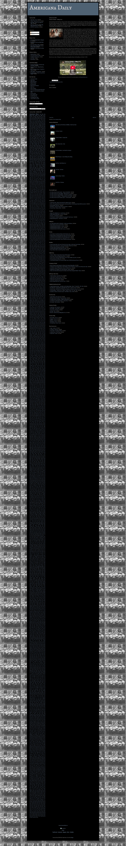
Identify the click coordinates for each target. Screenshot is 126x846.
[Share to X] (55, 80)
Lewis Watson (31, 546)
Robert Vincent (33, 659)
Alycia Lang (33, 178)
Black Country (31, 317)
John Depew (38, 503)
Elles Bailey (33, 410)
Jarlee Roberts (35, 481)
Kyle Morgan (37, 535)
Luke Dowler (31, 223)
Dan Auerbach (38, 151)
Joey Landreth (40, 502)
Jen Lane (39, 210)
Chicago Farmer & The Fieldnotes (35, 350)
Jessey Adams (31, 494)
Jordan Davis (40, 513)
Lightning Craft (33, 548)
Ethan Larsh (33, 418)
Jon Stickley (33, 508)
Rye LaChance (39, 672)
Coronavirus (33, 368)
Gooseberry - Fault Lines (54, 329)
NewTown (34, 610)
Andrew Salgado (33, 293)
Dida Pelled (37, 197)
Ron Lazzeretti (39, 661)
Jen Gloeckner (33, 487)
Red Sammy (38, 644)
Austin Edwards (33, 304)
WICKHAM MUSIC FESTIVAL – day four (57, 226)
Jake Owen (42, 475)
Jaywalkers (38, 483)
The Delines (35, 255)
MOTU (33, 564)
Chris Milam (34, 357)
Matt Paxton (40, 580)
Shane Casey (38, 690)
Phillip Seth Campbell (35, 632)
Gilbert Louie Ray (42, 439)
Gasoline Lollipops (37, 433)
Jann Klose (37, 480)
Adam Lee (40, 274)
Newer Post (51, 117)
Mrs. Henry (37, 600)
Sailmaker (39, 674)
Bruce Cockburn (32, 183)
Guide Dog (42, 449)
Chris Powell (38, 357)
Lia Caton (42, 546)
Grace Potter (34, 126)
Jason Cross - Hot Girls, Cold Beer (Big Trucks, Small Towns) (37, 25)
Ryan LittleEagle (43, 671)
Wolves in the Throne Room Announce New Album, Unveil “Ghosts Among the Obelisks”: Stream (65, 270)
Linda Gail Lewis (42, 549)
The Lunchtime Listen (34, 94)
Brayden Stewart (37, 327)
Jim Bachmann (43, 494)
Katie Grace (31, 135)
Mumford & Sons (38, 601)
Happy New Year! (42, 453)
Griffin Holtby (31, 449)
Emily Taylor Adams (40, 413)
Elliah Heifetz (39, 410)
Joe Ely (37, 126)
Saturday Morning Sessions (36, 683)
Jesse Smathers (43, 493)
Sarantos (42, 682)
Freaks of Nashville (41, 428)
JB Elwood (35, 158)
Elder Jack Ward (37, 408)
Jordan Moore (38, 214)
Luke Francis (35, 223)
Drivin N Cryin (33, 402)
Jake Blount (38, 208)
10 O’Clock (32, 58)
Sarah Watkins (39, 682)
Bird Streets (43, 316)
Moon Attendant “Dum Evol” (54, 205)
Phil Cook (41, 631)
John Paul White (43, 505)
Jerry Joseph (39, 491)
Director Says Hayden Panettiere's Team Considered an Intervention (60, 239)
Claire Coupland (32, 361)
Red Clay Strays (43, 643)
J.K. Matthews (43, 470)
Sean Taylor (43, 243)
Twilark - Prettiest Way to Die (35, 21)
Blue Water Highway (36, 181)
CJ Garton (33, 335)
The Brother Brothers (40, 170)
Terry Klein (38, 252)
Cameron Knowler (34, 338)
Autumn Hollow (35, 305)
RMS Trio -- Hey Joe (53, 320)
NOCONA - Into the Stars (35, 27)
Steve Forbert (36, 250)
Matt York (35, 581)
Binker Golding (39, 316)
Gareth (32, 201)
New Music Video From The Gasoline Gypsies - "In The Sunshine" (60, 197)
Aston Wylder (36, 303)
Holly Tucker (35, 463)
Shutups (35, 693)
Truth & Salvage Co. (37, 264)
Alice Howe (41, 177)
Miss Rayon (31, 598)
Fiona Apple (40, 423)
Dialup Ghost (31, 397)
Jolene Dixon (31, 507)
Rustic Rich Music (34, 670)
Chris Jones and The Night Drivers (40, 189)
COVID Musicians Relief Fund (37, 336)
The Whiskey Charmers (39, 261)
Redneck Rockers (43, 644)
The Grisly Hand (40, 171)
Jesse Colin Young (32, 211)
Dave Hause (43, 382)
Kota (44, 533)
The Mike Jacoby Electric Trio (39, 172)
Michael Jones (38, 588)
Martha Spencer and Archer (39, 576)
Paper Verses (31, 623)
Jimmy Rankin (41, 497)
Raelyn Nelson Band (40, 239)
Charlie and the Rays (32, 188)
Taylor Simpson (32, 252)
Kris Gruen (31, 534)
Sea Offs (37, 685)
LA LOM (32, 536)
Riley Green (33, 651)
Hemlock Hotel (34, 460)
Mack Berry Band (37, 564)
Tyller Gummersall (32, 118)
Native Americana (36, 607)
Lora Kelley (33, 557)
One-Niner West (32, 619)
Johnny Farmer (39, 506)
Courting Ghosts (37, 369)
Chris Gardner (37, 150)
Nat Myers (43, 230)
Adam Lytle (43, 274)
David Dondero (34, 386)
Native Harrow (38, 231)
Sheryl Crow (31, 170)
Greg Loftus (33, 204)
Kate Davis (33, 522)
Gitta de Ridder (38, 440)
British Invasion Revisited (35, 85)
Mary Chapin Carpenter (39, 578)
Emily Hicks (38, 412)
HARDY (33, 450)
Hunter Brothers (32, 465)
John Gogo (42, 503)
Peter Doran (42, 630)
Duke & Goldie (41, 197)
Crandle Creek (36, 371)
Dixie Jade (42, 398)
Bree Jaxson (41, 327)
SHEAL (41, 673)
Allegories (39, 282)
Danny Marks (39, 379)
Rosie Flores (41, 665)
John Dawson (35, 160)
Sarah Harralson (33, 680)
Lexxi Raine (35, 546)
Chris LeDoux (43, 355)
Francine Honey (38, 200)
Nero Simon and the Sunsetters (38, 609)
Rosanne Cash (34, 664)
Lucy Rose (43, 222)
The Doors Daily (33, 93)
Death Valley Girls (40, 391)
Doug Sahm (42, 400)
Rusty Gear (35, 242)
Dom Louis (33, 399)
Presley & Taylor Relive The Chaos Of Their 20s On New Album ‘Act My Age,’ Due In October (65, 244)
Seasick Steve (31, 244)
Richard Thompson (36, 649)
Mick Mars (31, 591)
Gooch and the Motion (38, 442)
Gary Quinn (33, 433)
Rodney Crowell (41, 120)
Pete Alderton (38, 630)
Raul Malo (34, 641)
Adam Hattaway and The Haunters (34, 274)
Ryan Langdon (34, 137)
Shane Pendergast (42, 690)
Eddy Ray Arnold (32, 407)
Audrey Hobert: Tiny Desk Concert (55, 277)
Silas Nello (37, 693)
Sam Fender (38, 675)
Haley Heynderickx (32, 451)
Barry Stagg (43, 308)
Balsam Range (36, 145)
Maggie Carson (43, 566)
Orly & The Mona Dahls (42, 619)
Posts (32, 32)
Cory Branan (37, 368)
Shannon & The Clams (37, 691)
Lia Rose (34, 135)
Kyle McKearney (43, 219)
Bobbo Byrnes (41, 181)
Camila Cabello (39, 338)
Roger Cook (37, 660)
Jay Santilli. (34, 483)
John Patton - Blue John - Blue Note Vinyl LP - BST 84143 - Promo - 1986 (62, 291)
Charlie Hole (39, 187)
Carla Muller (33, 340)
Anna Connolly (40, 295)
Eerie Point (40, 407)
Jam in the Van (42, 476)
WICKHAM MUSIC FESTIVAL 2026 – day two (58, 228)
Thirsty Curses (34, 262)
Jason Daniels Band (40, 158)
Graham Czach (31, 444)
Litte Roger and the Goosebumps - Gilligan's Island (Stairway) (60, 299)
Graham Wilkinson (36, 444)
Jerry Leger (31, 160)
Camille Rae (43, 338)
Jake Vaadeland (33, 476)
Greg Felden (42, 203)
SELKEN (38, 673)
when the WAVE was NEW (35, 98)
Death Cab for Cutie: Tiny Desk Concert (56, 278)
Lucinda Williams (34, 117)
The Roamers (31, 260)
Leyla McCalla (39, 546)
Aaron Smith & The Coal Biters (37, 271)
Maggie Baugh (39, 566)
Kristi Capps (35, 534)
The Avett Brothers (39, 253)
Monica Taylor (32, 599)
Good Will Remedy (39, 202)
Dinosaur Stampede (35, 398)
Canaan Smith (32, 339)
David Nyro (33, 388)
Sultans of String (34, 251)
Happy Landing (37, 453)
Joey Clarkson (36, 502)
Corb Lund (33, 367)
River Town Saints (41, 240)
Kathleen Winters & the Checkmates (35, 524)
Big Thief (44, 180)
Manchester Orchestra (37, 569)
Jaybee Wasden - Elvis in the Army (55, 296)
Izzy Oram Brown (38, 470)
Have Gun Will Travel (42, 455)
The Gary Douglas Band (39, 256)
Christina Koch (34, 359)
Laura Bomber (38, 539)
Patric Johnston (38, 623)
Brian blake (38, 328)
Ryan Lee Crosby (40, 137)
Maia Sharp (31, 568)
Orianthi (37, 619)
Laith (32, 537)
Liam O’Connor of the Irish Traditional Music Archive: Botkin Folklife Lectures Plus (63, 257)
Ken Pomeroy (42, 528)
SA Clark (35, 673)
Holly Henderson (41, 462)
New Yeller (31, 610)
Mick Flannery (43, 590)
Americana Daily (51, 8)
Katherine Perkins (42, 523)
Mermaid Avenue (32, 166)
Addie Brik (31, 275)
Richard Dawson (43, 648)
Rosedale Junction (36, 665)
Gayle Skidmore (33, 434)
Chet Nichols (42, 188)
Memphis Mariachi (32, 586)
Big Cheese (42, 314)
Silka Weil (40, 693)
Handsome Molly (33, 54)
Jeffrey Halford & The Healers (34, 486)
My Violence (43, 602)
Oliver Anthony (32, 618)
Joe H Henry (40, 212)
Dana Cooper (40, 377)
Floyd (32, 156)
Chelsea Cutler (38, 188)
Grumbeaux (35, 449)
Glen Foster (33, 441)
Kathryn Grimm (32, 525)
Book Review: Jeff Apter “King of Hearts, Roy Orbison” (59, 206)
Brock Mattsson (43, 329)
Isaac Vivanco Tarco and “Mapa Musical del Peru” (58, 256)
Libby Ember (41, 547)
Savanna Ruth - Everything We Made (56, 330)
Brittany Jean (36, 329)
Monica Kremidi (43, 598)
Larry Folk (31, 538)
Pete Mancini (39, 168)
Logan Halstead (41, 555)
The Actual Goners (42, 252)
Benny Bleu (35, 313)
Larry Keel (34, 538)
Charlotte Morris (42, 149)
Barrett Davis (40, 308)
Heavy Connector (33, 88)
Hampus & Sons (43, 451)
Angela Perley (39, 294)
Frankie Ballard (36, 428)
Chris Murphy (31, 190)
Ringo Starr (36, 651)
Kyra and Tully (42, 535)
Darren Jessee (36, 381)
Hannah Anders (36, 452)
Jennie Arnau (41, 487)
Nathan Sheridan (32, 607)
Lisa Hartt (32, 222)
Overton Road (41, 620)
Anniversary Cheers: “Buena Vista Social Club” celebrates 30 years (60, 202)
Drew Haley (42, 401)
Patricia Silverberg (42, 623)
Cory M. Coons (33, 193)
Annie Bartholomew (40, 179)
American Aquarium (38, 178)
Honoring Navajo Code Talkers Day (55, 258)
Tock (39, 173)
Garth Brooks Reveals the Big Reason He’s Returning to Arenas (60, 236)
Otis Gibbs (35, 168)
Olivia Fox (43, 618)
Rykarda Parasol (43, 672)
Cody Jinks (43, 121)
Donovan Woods (40, 152)
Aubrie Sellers (41, 303)
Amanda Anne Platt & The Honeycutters (39, 283)
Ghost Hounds (31, 439)
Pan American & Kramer (38, 622)
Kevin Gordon (32, 162)
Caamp (42, 336)
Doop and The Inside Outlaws (36, 400)
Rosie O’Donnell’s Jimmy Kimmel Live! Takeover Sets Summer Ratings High (62, 265)
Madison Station (35, 566)
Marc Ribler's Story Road (34, 570)
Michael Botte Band (40, 587)
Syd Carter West (40, 251)
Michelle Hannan (38, 590)
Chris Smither (36, 190)
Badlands (33, 307)
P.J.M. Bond (38, 621)
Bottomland (36, 325)
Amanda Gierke (32, 284)
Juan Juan (34, 515)
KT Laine (38, 518)
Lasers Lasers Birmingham (40, 538)
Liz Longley (34, 555)
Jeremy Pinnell (38, 159)
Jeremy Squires (43, 159)
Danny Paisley (43, 379)
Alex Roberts (42, 277)
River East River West (37, 652)
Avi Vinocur (42, 305)
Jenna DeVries (37, 487)
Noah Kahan (33, 612)
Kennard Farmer (34, 529)
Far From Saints (32, 422)
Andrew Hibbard (41, 292)
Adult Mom (35, 275)
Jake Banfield (42, 474)
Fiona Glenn (43, 423)
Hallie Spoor (36, 451)
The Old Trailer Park (34, 95)
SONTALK (43, 673)
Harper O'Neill (38, 454)
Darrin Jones (39, 381)
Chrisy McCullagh (34, 360)
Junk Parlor (33, 517)
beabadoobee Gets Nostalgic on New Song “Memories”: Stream (60, 269)
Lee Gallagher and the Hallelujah (38, 220)
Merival (42, 586)
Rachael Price (33, 638)
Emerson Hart (37, 411)
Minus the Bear (40, 596)
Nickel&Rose (41, 167)
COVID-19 (42, 183)
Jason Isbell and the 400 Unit (36, 209)
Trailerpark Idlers (41, 263)
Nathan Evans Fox (32, 231)
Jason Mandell (36, 482)
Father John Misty (37, 422)
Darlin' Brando (43, 380)
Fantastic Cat (43, 421)
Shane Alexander (34, 690)
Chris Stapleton (40, 190)
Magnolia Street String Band (33, 567)
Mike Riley (41, 229)
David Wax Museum (35, 389)
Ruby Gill (38, 669)
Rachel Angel (35, 239)
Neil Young (42, 231)
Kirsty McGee (35, 219)
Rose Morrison (43, 664)
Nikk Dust (38, 611)
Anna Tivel (43, 295)
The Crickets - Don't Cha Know (55, 302)
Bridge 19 (42, 328)
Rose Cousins (39, 664)
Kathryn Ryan (37, 525)
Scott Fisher (39, 243)
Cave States (37, 344)
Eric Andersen (42, 198)
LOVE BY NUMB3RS (40, 536)
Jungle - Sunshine (53, 328)
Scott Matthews (34, 138)
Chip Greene (42, 350)
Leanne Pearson (40, 544)
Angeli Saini (43, 294)
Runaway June (31, 242)
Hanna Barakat (31, 452)
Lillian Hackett (37, 548)
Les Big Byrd (40, 545)
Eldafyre (34, 408)
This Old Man (33, 59)
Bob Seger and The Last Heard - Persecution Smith (58, 298)
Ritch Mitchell (32, 652)
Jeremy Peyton (43, 210)
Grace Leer (43, 202)
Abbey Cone (43, 271)
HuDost (44, 464)
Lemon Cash (42, 221)
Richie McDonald (38, 650)
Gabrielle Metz (41, 430)
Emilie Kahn (41, 411)
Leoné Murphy (36, 545)
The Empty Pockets (39, 255)
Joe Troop (31, 501)
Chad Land (34, 345)
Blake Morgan (36, 146)
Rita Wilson (43, 651)
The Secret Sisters (35, 260)
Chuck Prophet (43, 360)
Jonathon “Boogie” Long (40, 512)
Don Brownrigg (37, 399)
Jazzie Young (41, 483)
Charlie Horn (37, 346)
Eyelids (38, 420)
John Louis (42, 213)
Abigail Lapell (32, 177)
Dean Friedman (38, 390)
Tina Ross (37, 263)
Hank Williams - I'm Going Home (36, 71)
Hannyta (33, 453)
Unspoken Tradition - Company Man (61, 137)
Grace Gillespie (43, 442)
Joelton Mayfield (32, 502)
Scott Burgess (40, 684)
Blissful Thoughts (32, 319)
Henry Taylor (38, 461)
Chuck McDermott (34, 191)
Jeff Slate (33, 210)
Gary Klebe (42, 432)
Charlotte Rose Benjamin (39, 348)
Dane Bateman (32, 378)
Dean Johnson (42, 390)
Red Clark (39, 643)
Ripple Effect (40, 651)
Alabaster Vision (32, 276)
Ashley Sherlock (32, 303)
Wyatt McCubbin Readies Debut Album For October (58, 248)
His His (34, 462)
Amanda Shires (37, 118)
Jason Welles (39, 482)
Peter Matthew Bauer (34, 631)
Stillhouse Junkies (40, 250)
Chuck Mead (39, 360)
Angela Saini (31, 179)
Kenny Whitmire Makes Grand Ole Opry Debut (57, 249)
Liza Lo (40, 128)
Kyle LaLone (39, 219)
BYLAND (38, 306)
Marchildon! (40, 570)
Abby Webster (33, 273)
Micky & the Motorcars (36, 591)
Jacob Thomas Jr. (33, 473)
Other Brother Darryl (36, 620)
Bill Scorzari (32, 146)
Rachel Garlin (38, 639)
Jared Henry (43, 480)
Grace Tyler (37, 443)
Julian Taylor (43, 119)
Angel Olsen (35, 294)
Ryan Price (31, 672)
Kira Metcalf (31, 219)
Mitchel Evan (35, 598)
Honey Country (41, 463)
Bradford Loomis (32, 326)
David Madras (41, 387)
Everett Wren (43, 419)
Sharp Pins (36, 692)
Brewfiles (32, 328)
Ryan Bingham (39, 242)
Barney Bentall (35, 180)
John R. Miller (34, 214)
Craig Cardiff (43, 370)
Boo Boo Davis (40, 324)
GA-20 (34, 430)
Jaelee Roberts (34, 474)
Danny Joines (34, 379)
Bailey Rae (40, 307)
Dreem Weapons (34, 401)
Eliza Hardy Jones (32, 409)
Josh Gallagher (35, 514)
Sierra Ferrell (34, 130)
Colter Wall (41, 365)
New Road (43, 609)
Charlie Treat (43, 187)
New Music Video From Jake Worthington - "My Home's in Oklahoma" (61, 194)
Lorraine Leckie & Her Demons (39, 557)
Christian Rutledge (34, 358)
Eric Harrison (35, 125)
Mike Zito (36, 596)
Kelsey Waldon (38, 528)
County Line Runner (42, 368)
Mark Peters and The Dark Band (41, 575)
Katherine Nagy (38, 523)
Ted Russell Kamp (36, 116)
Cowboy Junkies (32, 370)
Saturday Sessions (42, 683)
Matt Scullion (31, 581)
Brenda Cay (34, 147)
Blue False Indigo (41, 319)
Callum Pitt (35, 337)
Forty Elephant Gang (32, 200)
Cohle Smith (34, 365)
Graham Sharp (35, 203)
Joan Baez (44, 211)
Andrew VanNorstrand (39, 293)
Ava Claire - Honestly (59, 131)
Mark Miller (31, 575)
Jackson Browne (34, 208)
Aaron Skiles (43, 130)
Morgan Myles (41, 599)
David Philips (37, 388)
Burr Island (38, 183)
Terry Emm (35, 252)
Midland (41, 591)
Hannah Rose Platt (33, 119)
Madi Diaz (31, 566)
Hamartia (39, 451)
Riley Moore (43, 168)
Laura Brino (42, 539)
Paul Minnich (38, 627)
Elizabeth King (37, 409)
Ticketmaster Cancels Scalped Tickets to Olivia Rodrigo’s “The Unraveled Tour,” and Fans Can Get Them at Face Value (68, 266)
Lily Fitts (38, 162)
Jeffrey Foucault (43, 485)
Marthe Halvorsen (35, 577)
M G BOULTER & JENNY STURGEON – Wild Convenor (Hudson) (61, 223)
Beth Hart (33, 314)
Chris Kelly (39, 355)
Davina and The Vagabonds (41, 389)
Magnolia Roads (32, 224)
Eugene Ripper (38, 418)
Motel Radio (34, 600)
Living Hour (37, 554)
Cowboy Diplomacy (42, 369)
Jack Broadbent (34, 472)
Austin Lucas (41, 304)
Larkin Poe (43, 537)
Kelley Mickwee (43, 527)
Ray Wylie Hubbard (32, 642)
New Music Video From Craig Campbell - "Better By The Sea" (60, 193)
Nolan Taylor (37, 234)
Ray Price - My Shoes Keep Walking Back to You (58, 312)
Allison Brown (43, 282)
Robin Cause (37, 659)
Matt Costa (43, 579)
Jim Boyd (41, 495)
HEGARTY (39, 450)
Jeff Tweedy (36, 210)
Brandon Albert (41, 326)
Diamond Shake (35, 397)
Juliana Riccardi (38, 516)
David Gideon (41, 386)
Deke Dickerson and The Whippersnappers (38, 392)
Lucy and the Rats (40, 559)
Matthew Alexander (40, 581)
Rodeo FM (34, 660)
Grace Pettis (34, 443)
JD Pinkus (31, 471)
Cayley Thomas (32, 149)
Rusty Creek (36, 169)
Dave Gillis (40, 382)
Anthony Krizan (32, 298)
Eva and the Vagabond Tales (35, 199)
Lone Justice (42, 556)
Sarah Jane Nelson (39, 680)
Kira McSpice (31, 533)
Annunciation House (35, 297)
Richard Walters (41, 649)
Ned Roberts (35, 608)
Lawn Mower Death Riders (38, 543)
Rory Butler (39, 663)
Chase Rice (33, 349)
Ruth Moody (43, 670)
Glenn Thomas (37, 441)
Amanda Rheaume (40, 284)
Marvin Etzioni (42, 225)
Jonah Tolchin (38, 127)
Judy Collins (42, 214)
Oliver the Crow (40, 618)
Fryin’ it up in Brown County (35, 44)
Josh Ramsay (43, 514)
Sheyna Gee (43, 246)
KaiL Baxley (41, 518)
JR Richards (37, 471)
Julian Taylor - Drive (34, 19)
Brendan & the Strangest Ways (36, 182)
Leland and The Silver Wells (36, 221)
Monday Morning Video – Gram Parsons (56, 218)
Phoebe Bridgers (41, 632)
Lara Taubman (40, 537)
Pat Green (34, 623)
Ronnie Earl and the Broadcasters (38, 662)
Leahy (37, 544)
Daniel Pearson (41, 378)
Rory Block (43, 241)
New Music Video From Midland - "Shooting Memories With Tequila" (61, 196)
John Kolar (37, 504)
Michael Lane (41, 589)
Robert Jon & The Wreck (34, 120)
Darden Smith (39, 380)
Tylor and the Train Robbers (36, 265)
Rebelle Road (33, 240)
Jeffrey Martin (33, 159)
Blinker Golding (42, 318)
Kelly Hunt (31, 528)
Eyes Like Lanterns (41, 420)
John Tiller (31, 506)
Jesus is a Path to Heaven (37, 494)
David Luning (32, 152)
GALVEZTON (37, 430)
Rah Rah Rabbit (37, 640)
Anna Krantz (35, 179)
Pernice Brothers (34, 630)
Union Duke (41, 265)
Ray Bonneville (39, 641)
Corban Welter (37, 367)
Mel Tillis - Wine (53, 311)
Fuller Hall (31, 430)
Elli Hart (36, 410)
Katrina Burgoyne (32, 218)
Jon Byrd (35, 507)
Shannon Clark (43, 691)
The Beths (43, 253)
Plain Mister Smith (38, 633)
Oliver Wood (35, 618)
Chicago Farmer (32, 150)
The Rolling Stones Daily (34, 97)
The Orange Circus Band (36, 139)
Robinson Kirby (41, 659)
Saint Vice (42, 674)
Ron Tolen (41, 114)
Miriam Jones (34, 597)
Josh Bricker (31, 514)
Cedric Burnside (41, 344)
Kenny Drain (39, 529)
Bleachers (38, 318)
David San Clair (41, 388)
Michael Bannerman (34, 587)
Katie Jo (34, 526)
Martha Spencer (32, 576)
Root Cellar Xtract (34, 663)
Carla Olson (36, 340)
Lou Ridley (32, 558)
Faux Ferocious (43, 422)
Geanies (36, 434)
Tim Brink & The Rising (40, 262)
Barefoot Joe (36, 308)
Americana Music (34, 114)
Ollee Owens (39, 235)
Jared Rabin (31, 481)
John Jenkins (33, 504)
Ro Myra (41, 652)
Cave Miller (33, 344)
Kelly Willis (34, 528)
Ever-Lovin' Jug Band (39, 419)
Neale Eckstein (31, 608)
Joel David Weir (35, 501)
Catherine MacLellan (42, 124)
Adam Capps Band (42, 273)
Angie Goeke (31, 295)
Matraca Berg (40, 579)
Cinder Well (39, 191)
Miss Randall (43, 597)
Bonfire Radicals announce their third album (57, 224)
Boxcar (39, 325)
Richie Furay (34, 650)
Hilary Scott (31, 462)
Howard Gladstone (40, 464)
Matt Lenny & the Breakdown (34, 580)
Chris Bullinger (33, 189)
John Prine (40, 126)
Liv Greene (34, 554)
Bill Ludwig (33, 315)
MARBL (31, 564)
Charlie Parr (37, 149)
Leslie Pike (43, 545)
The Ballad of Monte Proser (35, 56)
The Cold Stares (41, 254)
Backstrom (42, 306)
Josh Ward (31, 515)
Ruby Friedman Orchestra (33, 669)
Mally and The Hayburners (41, 568)
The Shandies (40, 140)
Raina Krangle (43, 640)
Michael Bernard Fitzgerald (40, 166)
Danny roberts (31, 380)
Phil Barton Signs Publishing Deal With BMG (57, 247)
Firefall (40, 199)
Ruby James (42, 669)
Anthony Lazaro (36, 298)
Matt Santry (43, 580)
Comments (33, 34)
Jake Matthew (39, 475)
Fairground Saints (34, 421)
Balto (32, 180)
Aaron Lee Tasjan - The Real (60, 175)
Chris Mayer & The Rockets (34, 356)
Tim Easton (33, 263)
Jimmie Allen (32, 497)
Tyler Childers (35, 121)
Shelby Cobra (39, 692)
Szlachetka (44, 251)
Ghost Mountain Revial (37, 439)
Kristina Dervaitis (39, 534)
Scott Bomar (35, 684)
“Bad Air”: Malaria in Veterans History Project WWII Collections (60, 254)
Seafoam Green (42, 117)
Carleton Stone (41, 340)
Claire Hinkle (41, 361)
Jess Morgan (42, 492)
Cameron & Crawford (40, 337)
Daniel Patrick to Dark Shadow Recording (37, 48)
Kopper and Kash (41, 533)
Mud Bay (31, 601)
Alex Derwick (33, 277)
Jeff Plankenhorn (34, 485)
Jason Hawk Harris (42, 481)
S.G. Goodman (32, 673)
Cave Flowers (43, 148)
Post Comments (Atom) (57, 119)
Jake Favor (35, 475)
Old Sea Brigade (39, 617)
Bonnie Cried (31, 324)
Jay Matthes (31, 483)
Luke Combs (33, 560)
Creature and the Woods (41, 371)
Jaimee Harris (38, 474)
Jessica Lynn (38, 119)
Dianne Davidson (40, 397)
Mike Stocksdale (32, 596)
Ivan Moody (34, 470)
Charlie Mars (41, 346)
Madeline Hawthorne (38, 565)
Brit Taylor (32, 329)
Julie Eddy (42, 516)
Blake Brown (31, 181)
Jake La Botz (41, 208)
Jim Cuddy (43, 495)
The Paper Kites (35, 173)
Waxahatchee (35, 141)
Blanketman (35, 318)
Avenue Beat (31, 145)
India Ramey (42, 157)
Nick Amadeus (34, 233)
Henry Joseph (33, 461)
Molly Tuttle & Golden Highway (37, 230)
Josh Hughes (39, 514)
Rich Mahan (34, 648)
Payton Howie (31, 629)
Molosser (38, 117)
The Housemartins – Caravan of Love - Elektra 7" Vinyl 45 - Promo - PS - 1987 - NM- (63, 290)
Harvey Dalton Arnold (36, 455)
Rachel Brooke (33, 639)
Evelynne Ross (34, 419)
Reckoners (36, 240)
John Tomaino (35, 506)
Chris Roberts (42, 357)
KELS (36, 518)
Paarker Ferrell (42, 621)
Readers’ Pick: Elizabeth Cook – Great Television (57, 213)
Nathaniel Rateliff (42, 135)
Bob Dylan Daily (33, 84)
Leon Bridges (31, 545)
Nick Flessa (38, 233)
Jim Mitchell (35, 496)
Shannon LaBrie (40, 246)
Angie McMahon (35, 295)
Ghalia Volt (33, 157)
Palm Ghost (33, 622)
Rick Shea (42, 650)
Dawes (30, 390)
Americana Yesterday (34, 78)
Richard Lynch (31, 649)
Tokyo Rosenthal (42, 173)
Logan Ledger (36, 222)
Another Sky (40, 297)
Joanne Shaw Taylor (32, 212)
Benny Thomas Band (41, 313)
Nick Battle (38, 610)
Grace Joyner (31, 443)
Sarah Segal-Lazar (34, 243)
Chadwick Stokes (38, 345)
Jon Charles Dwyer (39, 507)
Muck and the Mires (42, 600)
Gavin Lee (42, 433)
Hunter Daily (37, 465)
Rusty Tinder (39, 670)
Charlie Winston (34, 347)
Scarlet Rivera (31, 684)
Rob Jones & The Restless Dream (34, 653)
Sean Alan (39, 685)
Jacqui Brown (41, 473)
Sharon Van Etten (32, 692)
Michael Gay (33, 588)
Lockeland (37, 555)
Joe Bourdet (36, 212)
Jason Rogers (42, 209)
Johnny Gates (43, 506)
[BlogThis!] (53, 80)
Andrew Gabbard (36, 292)
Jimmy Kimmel (37, 497)
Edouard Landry (36, 407)
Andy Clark (43, 293)
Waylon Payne (42, 266)
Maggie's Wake (43, 223)
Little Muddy (43, 162)
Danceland (44, 377)
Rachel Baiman (37, 638)
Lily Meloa (34, 549)
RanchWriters (31, 641)
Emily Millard (36, 413)
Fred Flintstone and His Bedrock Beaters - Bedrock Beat (59, 300)
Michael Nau (34, 590)
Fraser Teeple (42, 200)
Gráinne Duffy (39, 449)
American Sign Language (38, 287)
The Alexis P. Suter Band (33, 253)
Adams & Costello (36, 177)
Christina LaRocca (39, 359)
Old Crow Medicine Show (34, 136)
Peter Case (34, 129)
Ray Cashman (43, 641)
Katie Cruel (41, 525)
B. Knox (35, 306)
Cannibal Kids (36, 339)
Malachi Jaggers (36, 224)
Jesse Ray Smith (40, 211)
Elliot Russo (31, 411)
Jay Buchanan (43, 482)
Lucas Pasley (31, 559)
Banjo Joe (33, 308)
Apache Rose (40, 298)
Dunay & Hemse (38, 402)
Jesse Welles (40, 115)
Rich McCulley (38, 648)
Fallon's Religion (39, 421)
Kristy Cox (43, 534)
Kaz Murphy (38, 527)
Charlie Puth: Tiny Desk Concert (55, 279)
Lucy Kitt (36, 559)
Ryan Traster (34, 672)
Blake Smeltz (41, 146)
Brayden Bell (33, 327)
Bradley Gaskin (36, 326)
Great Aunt (38, 203)
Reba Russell (41, 642)
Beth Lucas (39, 314)
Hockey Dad (37, 462)
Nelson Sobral (40, 232)
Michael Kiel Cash (42, 588)
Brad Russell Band (42, 325)
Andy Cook (43, 178)
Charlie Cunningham (35, 187)
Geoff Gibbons (39, 201)
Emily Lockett (31, 413)
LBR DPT (35, 536)
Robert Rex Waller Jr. (34, 241)
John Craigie (35, 503)
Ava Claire (38, 305)
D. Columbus (43, 193)
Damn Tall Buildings (38, 376)
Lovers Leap (36, 558)
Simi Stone (31, 694)
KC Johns (34, 518)
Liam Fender (38, 547)
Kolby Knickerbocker (36, 533)
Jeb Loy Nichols (33, 484)
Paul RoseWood (43, 628)
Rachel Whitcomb (42, 639)
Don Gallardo (41, 399)
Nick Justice (41, 233)
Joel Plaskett (43, 501)
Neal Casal (43, 607)
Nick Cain (41, 610)
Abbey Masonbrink (32, 272)
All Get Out (31, 282)
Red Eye (31, 644)
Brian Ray (35, 328)
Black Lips (35, 317)
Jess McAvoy (38, 492)
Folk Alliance (43, 199)
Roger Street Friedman (39, 129)
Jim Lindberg (31, 496)
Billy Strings (40, 121)
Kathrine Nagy (43, 524)
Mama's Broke (32, 569)
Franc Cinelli (31, 428)
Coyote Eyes (39, 370)
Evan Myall (41, 418)
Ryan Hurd (39, 671)
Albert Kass (36, 276)
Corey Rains (41, 367)
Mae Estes (39, 223)
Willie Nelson (39, 130)
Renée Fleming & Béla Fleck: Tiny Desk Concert (57, 281)
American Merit (38, 285)
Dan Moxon (43, 151)
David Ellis (37, 386)
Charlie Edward (43, 345)
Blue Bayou (36, 319)
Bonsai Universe (35, 324)
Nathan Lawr (36, 167)
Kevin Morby (36, 218)
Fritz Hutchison (40, 429)
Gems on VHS (39, 434)
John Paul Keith (38, 505)
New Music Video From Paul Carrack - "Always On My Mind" (60, 192)
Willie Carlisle (39, 141)
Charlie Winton (38, 347)
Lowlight (44, 558)
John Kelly (38, 213)
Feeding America (32, 423)
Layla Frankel (34, 544)
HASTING (36, 450)
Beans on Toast (43, 145)
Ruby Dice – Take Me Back (54, 215)
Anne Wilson (41, 296)
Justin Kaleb (40, 160)
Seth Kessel (39, 244)
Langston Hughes (35, 537)
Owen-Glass (34, 621)
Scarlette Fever (43, 169)
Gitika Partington (33, 202)
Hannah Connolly (40, 452)
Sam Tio (42, 242)
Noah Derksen (33, 234)
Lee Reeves (43, 544)
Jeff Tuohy (38, 485)
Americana (44, 287)
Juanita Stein (42, 515)
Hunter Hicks (41, 465)
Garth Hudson (38, 432)
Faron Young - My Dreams (54, 309)
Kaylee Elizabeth (34, 527)
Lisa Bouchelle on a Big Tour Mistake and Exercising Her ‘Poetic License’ (61, 217)
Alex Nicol (43, 141)
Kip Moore (43, 218)
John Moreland (34, 505)
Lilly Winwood (41, 548)
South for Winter (39, 138)
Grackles (44, 443)
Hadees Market (43, 450)
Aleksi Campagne (41, 276)
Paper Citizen (43, 235)
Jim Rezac (38, 496)
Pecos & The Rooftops (37, 629)
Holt (37, 463)
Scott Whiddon (33, 685)
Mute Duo (33, 602)
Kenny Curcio (43, 161)
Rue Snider (31, 169)
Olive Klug (43, 617)
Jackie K (31, 208)
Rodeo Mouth (40, 241)
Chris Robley (41, 150)
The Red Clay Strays (34, 124)
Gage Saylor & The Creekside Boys (35, 431)
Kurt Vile (31, 535)
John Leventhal (41, 504)
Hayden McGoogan (42, 204)
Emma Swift (33, 198)
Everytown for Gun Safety (33, 420)
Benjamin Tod (31, 313)
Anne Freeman (37, 296)
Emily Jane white (42, 412)
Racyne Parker (32, 640)
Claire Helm (37, 361)
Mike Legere (38, 229)
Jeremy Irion (31, 491)
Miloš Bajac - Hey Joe (53, 321)
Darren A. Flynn (32, 381)
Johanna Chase (32, 213)
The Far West (34, 256)
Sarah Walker (34, 682)
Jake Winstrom (37, 476)
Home (73, 117)
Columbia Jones (34, 366)
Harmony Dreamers (32, 454)
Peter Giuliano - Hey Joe (54, 317)
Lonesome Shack (40, 222)
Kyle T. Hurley (32, 220)
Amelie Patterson (34, 285)
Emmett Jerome (38, 198)
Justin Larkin (42, 517)
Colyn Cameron (40, 192)
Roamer (44, 652)
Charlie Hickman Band (33, 346)
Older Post (94, 117)
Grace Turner (31, 203)
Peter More (38, 631)
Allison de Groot (32, 283)
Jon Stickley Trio (37, 508)
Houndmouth (36, 464)
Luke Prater (37, 560)
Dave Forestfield (36, 382)
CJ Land (37, 335)
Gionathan (34, 440)
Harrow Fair (31, 455)
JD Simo (34, 471)
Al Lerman (43, 275)
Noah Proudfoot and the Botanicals (40, 612)
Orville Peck (31, 620)
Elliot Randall (43, 410)
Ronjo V (31, 662)
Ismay (33, 158)
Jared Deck (40, 480)
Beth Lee (36, 314)
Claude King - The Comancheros (55, 307)
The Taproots (34, 261)
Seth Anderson (35, 244)
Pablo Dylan (40, 136)
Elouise (34, 411)
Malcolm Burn (35, 568)
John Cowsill (31, 503)
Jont (37, 513)
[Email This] (52, 80)
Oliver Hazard (36, 235)
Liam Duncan (34, 547)
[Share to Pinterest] (57, 80)
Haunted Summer (37, 204)
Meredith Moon (38, 586)
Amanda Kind (36, 284)
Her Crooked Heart (42, 461)
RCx (30, 638)
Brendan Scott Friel (42, 182)
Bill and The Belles (37, 315)
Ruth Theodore (32, 671)
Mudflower (34, 601)
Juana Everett (38, 515)
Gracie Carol (41, 443)
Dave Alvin (32, 382)
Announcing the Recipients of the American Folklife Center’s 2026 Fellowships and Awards (64, 260)
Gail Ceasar (42, 431)
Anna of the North (32, 296)
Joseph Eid (43, 513)
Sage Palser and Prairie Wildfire (34, 674)
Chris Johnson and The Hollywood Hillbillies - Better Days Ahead (66, 124)
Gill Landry (31, 440)
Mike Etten (34, 229)
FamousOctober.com (83, 77)
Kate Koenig (37, 522)
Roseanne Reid (32, 665)
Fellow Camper (36, 423)
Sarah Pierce (38, 681)
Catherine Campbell (38, 148)
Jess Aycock (34, 492)
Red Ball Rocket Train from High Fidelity (37, 42)
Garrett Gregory (34, 432)
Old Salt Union (35, 617)
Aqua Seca (43, 298)
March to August (41, 224)
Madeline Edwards (32, 565)
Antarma (44, 297)
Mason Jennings (35, 579)
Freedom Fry (35, 156)
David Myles (36, 152)
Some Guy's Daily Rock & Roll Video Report (38, 89)
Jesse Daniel (34, 493)
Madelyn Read (43, 565)
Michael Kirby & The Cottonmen (34, 589)
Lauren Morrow (32, 543)
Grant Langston (41, 444)
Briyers (39, 329)
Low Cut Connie (40, 558)
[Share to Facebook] (56, 80)
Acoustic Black (38, 273)
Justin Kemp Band (37, 517)
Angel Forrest (31, 294)
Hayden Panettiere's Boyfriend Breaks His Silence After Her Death (60, 235)
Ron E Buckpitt (34, 661)
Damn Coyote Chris (32, 376)
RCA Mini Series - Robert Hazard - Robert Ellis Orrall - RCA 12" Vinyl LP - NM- (63, 287)
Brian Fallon (38, 147)
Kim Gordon (40, 218)
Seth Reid (42, 244)
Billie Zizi (42, 315)
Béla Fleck (39, 334)
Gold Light (41, 441)
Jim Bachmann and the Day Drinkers (34, 495)
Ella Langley (42, 409)
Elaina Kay (31, 408)
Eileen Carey (43, 407)
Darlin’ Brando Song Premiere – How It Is (56, 214)
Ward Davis (38, 266)
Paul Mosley (42, 627)
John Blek (35, 213)
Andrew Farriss (32, 292)
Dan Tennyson (36, 377)
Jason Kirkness (32, 482)
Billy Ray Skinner (34, 316)
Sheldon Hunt (31, 693)
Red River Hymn (34, 644)
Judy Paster (33, 516)
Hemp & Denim (38, 460)
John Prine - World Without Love (61, 163)
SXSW (39, 169)
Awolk (32, 306)
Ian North (37, 157)
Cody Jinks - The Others (59, 169)
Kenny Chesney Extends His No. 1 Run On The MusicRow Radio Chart (61, 245)
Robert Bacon (35, 654)
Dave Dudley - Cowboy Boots (55, 308)
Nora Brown (41, 234)
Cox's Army (36, 370)
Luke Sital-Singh (41, 560)
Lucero (34, 559)
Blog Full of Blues (33, 82)
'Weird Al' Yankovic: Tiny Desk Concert (56, 275)
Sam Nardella (42, 675)
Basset (39, 145)
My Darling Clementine (38, 602)
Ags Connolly (39, 275)
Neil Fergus (38, 608)
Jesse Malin (36, 211)
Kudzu (36, 162)
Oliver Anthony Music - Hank (60, 143)
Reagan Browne (37, 642)
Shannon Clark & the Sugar (41, 245)
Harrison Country (42, 454)
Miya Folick (39, 598)
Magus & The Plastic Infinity (41, 567)
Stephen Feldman (32, 250)
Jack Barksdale (42, 471)
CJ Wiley (39, 335)
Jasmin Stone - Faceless (54, 333)
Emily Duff (31, 125)
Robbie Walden (41, 653)
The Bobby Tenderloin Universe (34, 254)
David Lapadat (34, 387)
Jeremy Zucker (35, 491)
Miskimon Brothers (38, 597)
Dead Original (33, 390)
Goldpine (33, 442)
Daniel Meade (36, 378)
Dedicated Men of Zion (33, 197)
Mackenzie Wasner (42, 564)
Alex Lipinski (38, 277)
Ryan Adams (35, 671)
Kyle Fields (33, 535)
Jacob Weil (37, 473)
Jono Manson (34, 513)
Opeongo (35, 619)
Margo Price (41, 116)
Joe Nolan (44, 212)
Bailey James (37, 307)
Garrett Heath (40, 156)
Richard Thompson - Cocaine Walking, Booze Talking (64, 156)
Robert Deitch (39, 654)
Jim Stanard (41, 496)
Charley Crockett (42, 118)
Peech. (41, 629)
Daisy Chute (34, 151)
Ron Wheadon (43, 661)
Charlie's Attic (34, 348)
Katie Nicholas (38, 526)
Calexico (32, 337)
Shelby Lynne (43, 692)
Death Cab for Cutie (35, 391)
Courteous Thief (32, 369)
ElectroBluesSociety (42, 408)
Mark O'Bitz (34, 575)
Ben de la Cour (40, 180)
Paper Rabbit (43, 622)
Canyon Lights (40, 339)
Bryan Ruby (35, 183)
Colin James (38, 365)
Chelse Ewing (41, 349)
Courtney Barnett (38, 193)
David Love (37, 387)
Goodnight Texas (40, 125)
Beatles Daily (33, 80)
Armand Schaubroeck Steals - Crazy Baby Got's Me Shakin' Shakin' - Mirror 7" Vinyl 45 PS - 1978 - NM (66, 286)
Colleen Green (36, 192)
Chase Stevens (37, 349)
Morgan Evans (36, 599)
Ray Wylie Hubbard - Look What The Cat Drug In (63, 150)
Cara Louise (33, 148)
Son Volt (35, 170)
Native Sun (40, 607)
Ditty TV (39, 398)
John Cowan (43, 502)
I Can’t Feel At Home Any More (36, 55)
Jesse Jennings (39, 493)
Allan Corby (35, 282)
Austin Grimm (38, 304)
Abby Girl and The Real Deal (39, 272)
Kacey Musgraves (37, 161)
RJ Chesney (31, 239)
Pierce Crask (33, 633)
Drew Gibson (38, 401)
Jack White (41, 472)
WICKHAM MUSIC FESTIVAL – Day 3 (56, 227)
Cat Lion (31, 344)
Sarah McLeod (34, 681)
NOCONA (38, 135)
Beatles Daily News (34, 81)
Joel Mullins (39, 501)
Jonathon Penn (34, 512)
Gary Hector (35, 201)
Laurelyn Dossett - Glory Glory (55, 332)
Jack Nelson (38, 472)
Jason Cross (38, 481)
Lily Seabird (38, 549)
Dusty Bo (42, 402)
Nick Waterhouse (34, 611)
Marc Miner (42, 569)
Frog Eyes (44, 429)
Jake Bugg (32, 475)
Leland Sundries (36, 128)
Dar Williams (35, 380)
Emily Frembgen (34, 412)
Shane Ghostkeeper (34, 245)
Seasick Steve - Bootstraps (60, 182)
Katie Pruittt (42, 526)
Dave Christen (34, 115)
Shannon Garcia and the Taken (34, 246)
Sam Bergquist (34, 675)
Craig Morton (31, 371)
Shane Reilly (31, 691)
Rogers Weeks (42, 660)
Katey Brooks (34, 523)
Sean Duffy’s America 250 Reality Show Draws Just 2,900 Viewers (60, 268)
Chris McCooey (41, 356)
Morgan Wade (32, 167)
